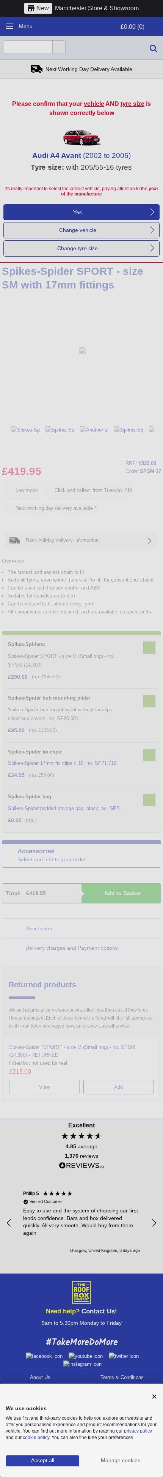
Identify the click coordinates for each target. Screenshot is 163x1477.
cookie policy (36, 1437)
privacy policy (138, 1431)
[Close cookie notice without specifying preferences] (154, 1397)
